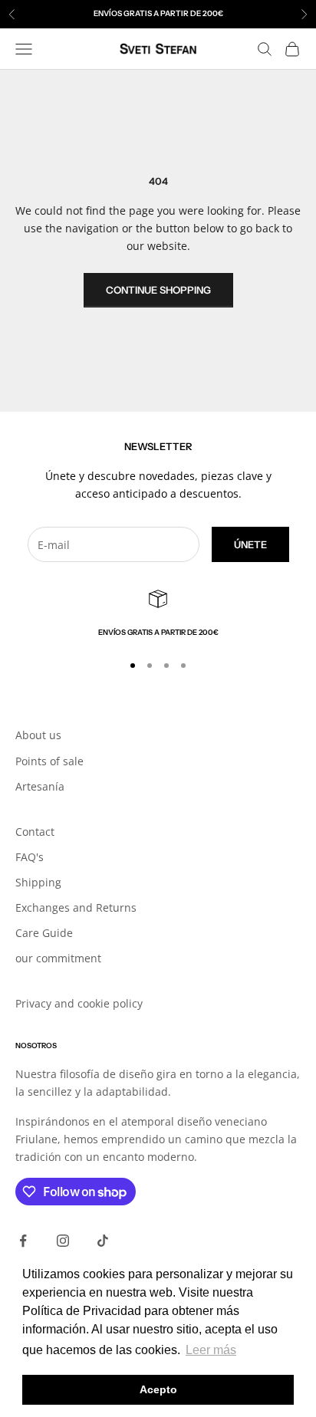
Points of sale (49, 761)
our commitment (58, 958)
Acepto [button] (158, 1389)
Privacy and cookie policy (79, 1003)
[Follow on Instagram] (63, 1240)
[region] (158, 614)
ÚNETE (250, 544)
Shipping (38, 882)
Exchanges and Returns (76, 907)
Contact (34, 831)
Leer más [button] (211, 1349)
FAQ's (29, 857)
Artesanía (39, 786)
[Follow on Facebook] (23, 1240)
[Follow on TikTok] (102, 1240)
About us (38, 735)
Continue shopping (158, 290)
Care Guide (44, 932)
